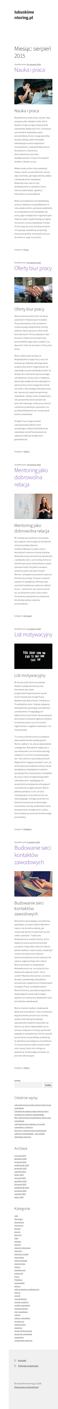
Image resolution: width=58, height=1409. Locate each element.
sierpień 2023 (20, 1171)
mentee (17, 1241)
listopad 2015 (20, 1184)
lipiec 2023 (19, 1174)
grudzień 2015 (20, 1181)
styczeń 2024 (20, 1155)
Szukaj (17, 1080)
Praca (26, 249)
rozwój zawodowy (22, 1305)
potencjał (18, 1273)
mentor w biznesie (22, 1248)
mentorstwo (19, 1264)
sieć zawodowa (21, 1312)
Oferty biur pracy (33, 268)
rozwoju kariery (21, 1308)
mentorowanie (20, 1260)
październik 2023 (21, 1165)
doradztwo (19, 1222)
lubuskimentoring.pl (24, 14)
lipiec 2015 (19, 1197)
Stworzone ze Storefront (26, 1387)
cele (16, 1216)
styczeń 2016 (20, 1178)
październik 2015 (21, 1187)
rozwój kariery (20, 1299)
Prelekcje (27, 829)
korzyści (18, 1235)
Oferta (26, 451)
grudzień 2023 (20, 1159)
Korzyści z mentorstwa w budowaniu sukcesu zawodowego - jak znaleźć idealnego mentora (30, 1133)
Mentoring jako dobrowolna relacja (31, 477)
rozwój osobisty (21, 1302)
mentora (18, 1251)
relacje (17, 1292)
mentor (17, 1244)
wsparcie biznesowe (23, 1331)
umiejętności (20, 1324)
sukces (17, 1315)
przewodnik (19, 1283)
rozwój (17, 1295)
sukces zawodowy (22, 1318)
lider (16, 1238)
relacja (17, 1286)
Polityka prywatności (28, 1365)
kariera (17, 1228)
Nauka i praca (29, 69)
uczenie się (19, 1321)
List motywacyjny (33, 634)
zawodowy (19, 1337)
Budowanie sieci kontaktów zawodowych (32, 855)
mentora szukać (21, 1254)
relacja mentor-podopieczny (26, 1289)
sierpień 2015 (20, 1194)
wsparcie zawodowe (23, 1334)
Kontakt (22, 1360)
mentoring (19, 1257)
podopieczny (20, 1270)
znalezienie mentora (23, 1340)
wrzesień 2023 (20, 1168)
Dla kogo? (28, 616)
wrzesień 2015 (20, 1191)
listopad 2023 (20, 1162)
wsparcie (18, 1328)
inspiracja (18, 1225)
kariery (17, 1232)
